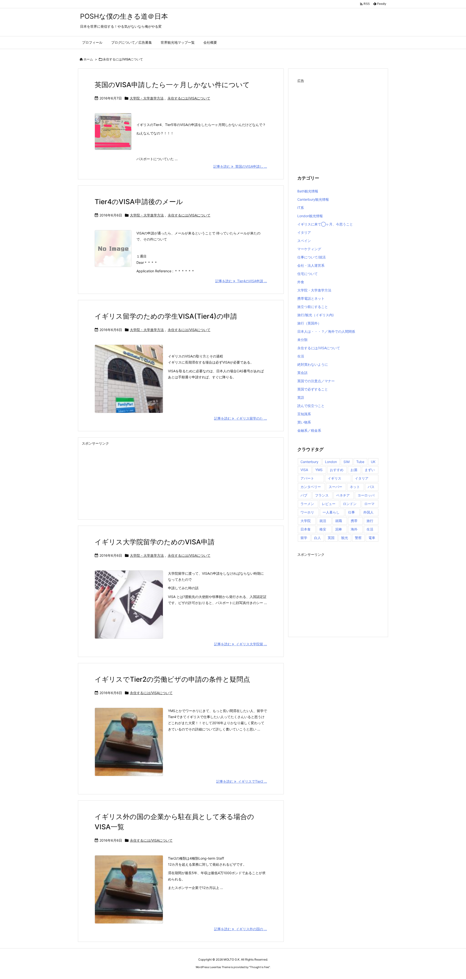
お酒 (353, 470)
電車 (371, 538)
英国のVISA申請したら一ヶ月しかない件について (172, 85)
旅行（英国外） (309, 323)
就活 (322, 521)
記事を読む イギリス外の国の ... (240, 929)
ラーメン (307, 504)
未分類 (302, 340)
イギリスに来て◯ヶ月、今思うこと (325, 224)
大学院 (305, 521)
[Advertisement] (181, 481)
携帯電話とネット (311, 298)
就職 (338, 521)
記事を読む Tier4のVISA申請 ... (241, 281)
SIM (346, 462)
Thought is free (259, 967)
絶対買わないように (312, 364)
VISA (304, 470)
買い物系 (304, 422)
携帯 (354, 521)
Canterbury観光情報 (313, 199)
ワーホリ (307, 512)
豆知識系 (304, 414)
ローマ (369, 504)
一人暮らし (331, 512)
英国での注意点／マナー (316, 381)
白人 (317, 538)
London (331, 462)
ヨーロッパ (366, 495)
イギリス (334, 478)
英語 (300, 397)
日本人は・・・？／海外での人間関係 (326, 331)
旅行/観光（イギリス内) (315, 315)
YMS (319, 470)
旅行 (369, 521)
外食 (300, 282)
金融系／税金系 (309, 430)
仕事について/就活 (311, 257)
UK (373, 462)
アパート (307, 478)
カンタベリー (310, 487)
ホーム (88, 59)
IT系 (300, 208)
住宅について (307, 274)
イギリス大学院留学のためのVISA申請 (155, 542)
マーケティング (309, 249)
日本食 (305, 529)
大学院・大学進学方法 (147, 98)
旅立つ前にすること (312, 307)
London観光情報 (310, 216)
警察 (358, 538)
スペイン (304, 241)
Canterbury (309, 462)
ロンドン (350, 504)
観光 (344, 538)
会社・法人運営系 (311, 265)
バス (371, 487)
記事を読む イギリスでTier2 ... (241, 781)
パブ (303, 495)
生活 (300, 356)
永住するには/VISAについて (188, 98)
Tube (360, 462)
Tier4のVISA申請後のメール (139, 202)
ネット (355, 487)
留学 (303, 538)
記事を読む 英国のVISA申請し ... (240, 166)
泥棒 (338, 529)
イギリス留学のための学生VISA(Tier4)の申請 (166, 316)
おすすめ (336, 470)
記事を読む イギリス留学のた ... (240, 418)
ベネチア (343, 495)
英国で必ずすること (312, 389)
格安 (322, 529)
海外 (354, 529)
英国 (331, 538)
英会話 (302, 373)
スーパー (335, 487)
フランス (322, 495)
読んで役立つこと (311, 406)
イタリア (304, 232)
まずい (370, 470)
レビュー (328, 504)
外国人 (368, 512)
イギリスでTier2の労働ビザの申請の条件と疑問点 (172, 679)
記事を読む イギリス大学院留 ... (240, 644)
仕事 (351, 512)
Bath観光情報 (307, 191)
